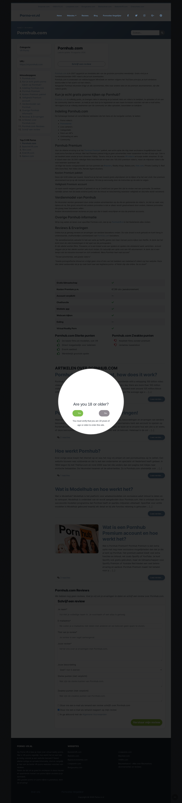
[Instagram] (144, 15)
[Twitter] (136, 15)
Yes (79, 413)
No (105, 413)
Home (59, 16)
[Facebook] (128, 15)
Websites (70, 16)
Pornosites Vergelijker (112, 16)
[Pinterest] (161, 15)
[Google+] (153, 15)
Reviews (85, 16)
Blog (96, 16)
